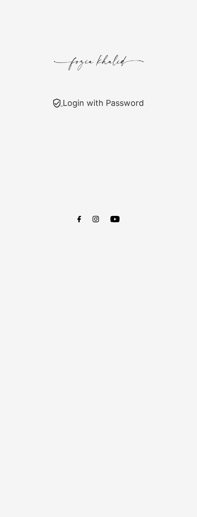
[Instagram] (95, 220)
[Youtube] (115, 220)
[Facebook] (79, 220)
